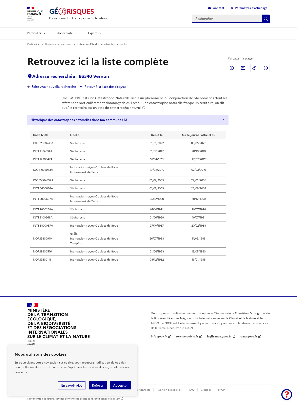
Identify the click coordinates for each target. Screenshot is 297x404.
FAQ (191, 390)
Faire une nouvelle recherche (54, 86)
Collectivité (65, 33)
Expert (92, 33)
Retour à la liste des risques (105, 86)
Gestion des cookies (169, 390)
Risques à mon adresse (58, 44)
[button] (286, 394)
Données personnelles (137, 390)
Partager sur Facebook (232, 68)
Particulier (34, 33)
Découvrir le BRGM (180, 328)
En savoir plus (71, 385)
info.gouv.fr (159, 336)
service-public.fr (187, 336)
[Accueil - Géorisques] (78, 11)
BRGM (221, 390)
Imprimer (266, 68)
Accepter (120, 385)
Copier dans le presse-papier (254, 68)
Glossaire (206, 390)
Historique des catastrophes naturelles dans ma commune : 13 (79, 119)
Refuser (97, 385)
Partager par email (243, 68)
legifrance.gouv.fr (219, 336)
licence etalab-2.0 (109, 399)
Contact (218, 8)
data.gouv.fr (248, 336)
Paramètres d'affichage (251, 8)
